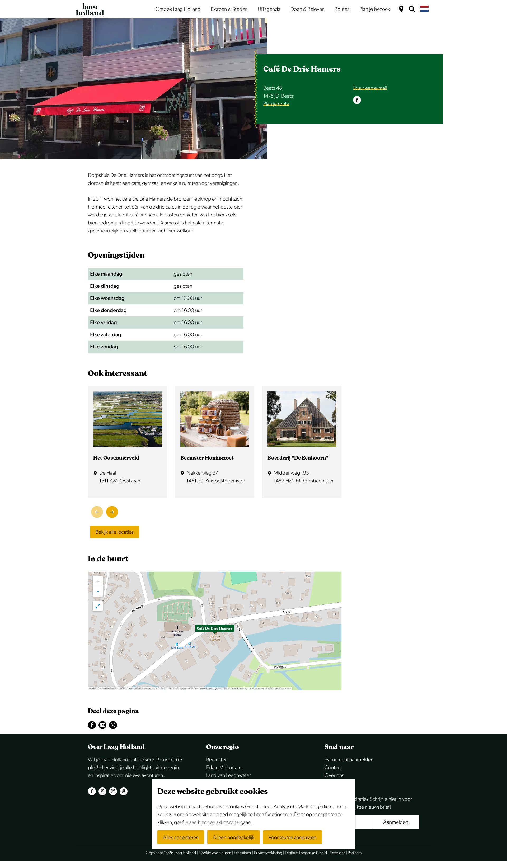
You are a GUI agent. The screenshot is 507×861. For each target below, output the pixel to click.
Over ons (334, 775)
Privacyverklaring (268, 852)
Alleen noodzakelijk (233, 837)
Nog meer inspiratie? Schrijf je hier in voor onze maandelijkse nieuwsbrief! (368, 803)
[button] (215, 631)
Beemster (216, 759)
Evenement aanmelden (349, 759)
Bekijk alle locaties (115, 532)
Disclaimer (242, 852)
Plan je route (276, 104)
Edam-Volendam (224, 767)
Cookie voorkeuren (215, 852)
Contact (333, 767)
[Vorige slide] (97, 512)
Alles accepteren (181, 837)
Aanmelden (395, 822)
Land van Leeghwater (228, 775)
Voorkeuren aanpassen (292, 837)
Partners (355, 852)
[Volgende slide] (112, 512)
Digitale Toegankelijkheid (306, 852)
